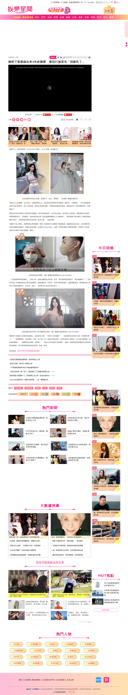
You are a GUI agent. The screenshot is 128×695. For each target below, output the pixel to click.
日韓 (74, 17)
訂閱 (32, 394)
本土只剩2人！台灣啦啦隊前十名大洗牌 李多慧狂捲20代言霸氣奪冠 (37, 614)
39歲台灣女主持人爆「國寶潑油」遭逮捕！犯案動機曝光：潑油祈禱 (71, 595)
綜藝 (62, 17)
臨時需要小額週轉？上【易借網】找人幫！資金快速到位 (29, 375)
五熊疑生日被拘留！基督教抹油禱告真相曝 (68, 545)
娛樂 (17, 57)
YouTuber (15, 203)
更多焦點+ (106, 610)
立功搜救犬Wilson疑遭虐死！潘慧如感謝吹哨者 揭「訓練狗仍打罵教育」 (79, 603)
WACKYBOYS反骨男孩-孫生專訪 (28, 351)
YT (85, 2)
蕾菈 (25, 199)
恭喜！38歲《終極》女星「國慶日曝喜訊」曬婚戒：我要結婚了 (39, 143)
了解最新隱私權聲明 (60, 692)
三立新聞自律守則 (48, 680)
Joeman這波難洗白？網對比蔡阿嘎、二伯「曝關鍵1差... (29, 380)
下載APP (23, 394)
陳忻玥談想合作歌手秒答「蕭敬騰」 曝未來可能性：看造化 (59, 143)
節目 (105, 17)
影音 (99, 17)
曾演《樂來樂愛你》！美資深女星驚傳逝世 (67, 537)
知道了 (72, 692)
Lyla (41, 203)
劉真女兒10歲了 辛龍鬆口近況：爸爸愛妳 (25, 545)
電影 (81, 17)
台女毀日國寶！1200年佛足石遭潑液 (23, 550)
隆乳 (50, 199)
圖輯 (111, 17)
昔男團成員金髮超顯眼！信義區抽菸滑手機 (25, 555)
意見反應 (70, 680)
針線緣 (17, 17)
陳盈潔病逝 (28, 17)
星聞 (56, 17)
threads (91, 2)
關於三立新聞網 (25, 680)
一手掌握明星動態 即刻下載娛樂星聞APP (24, 367)
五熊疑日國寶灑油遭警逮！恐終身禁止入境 (25, 359)
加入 (43, 394)
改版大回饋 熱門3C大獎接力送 (21, 363)
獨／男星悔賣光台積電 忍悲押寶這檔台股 (68, 550)
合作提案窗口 (61, 680)
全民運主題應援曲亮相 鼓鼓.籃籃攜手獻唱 (111, 592)
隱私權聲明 (36, 680)
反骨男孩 (27, 203)
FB (82, 2)
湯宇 (34, 199)
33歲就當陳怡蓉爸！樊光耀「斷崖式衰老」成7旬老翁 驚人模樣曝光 (37, 603)
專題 (93, 17)
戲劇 (68, 17)
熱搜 (50, 17)
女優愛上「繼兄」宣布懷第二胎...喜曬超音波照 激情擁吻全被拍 (79, 614)
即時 (37, 17)
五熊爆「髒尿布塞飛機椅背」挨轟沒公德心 (25, 541)
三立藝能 (64, 2)
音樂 (87, 17)
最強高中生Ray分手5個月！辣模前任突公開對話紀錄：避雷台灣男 (28, 595)
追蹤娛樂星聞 (74, 2)
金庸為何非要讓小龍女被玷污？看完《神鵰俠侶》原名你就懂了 (18, 143)
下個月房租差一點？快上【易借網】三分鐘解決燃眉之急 (29, 371)
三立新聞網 (55, 2)
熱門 (43, 17)
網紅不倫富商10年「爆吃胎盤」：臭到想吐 (68, 541)
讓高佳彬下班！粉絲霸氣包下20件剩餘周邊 (24, 537)
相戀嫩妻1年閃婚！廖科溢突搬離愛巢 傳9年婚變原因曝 (81, 142)
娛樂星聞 (11, 57)
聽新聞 (53, 57)
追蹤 (54, 394)
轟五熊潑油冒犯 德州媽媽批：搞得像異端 (68, 555)
